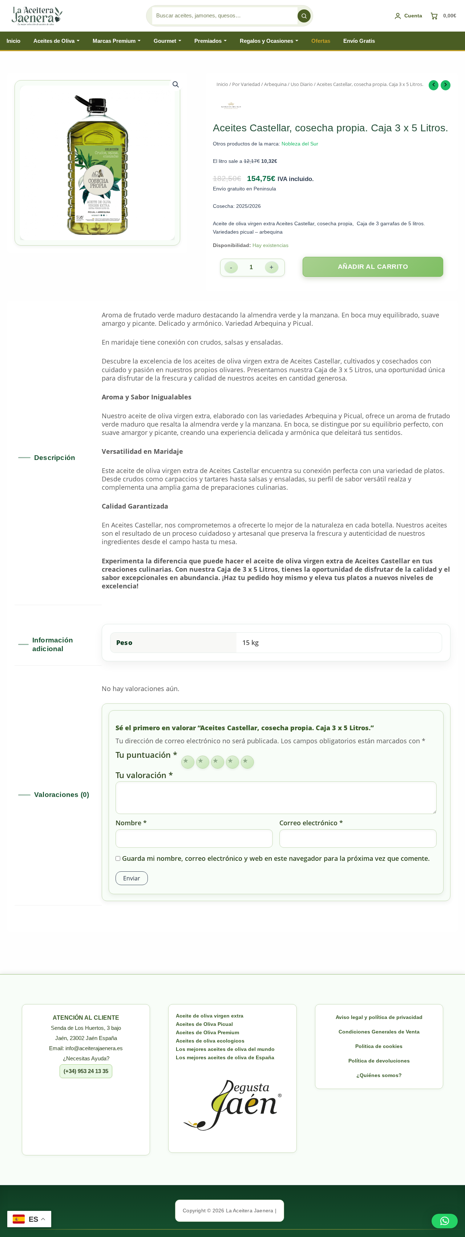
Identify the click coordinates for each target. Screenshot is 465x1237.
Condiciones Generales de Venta (379, 1032)
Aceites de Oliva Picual (204, 1024)
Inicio (13, 41)
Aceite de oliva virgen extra (209, 1016)
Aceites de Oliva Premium (207, 1032)
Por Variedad (246, 84)
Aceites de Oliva (53, 41)
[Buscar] (304, 15)
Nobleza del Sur (300, 144)
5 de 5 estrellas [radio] (247, 762)
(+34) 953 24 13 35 (86, 1071)
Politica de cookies (379, 1046)
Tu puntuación (146, 755)
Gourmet (165, 41)
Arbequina (275, 84)
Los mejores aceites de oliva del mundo (225, 1049)
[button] (175, 84)
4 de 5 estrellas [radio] (232, 762)
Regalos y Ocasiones (266, 41)
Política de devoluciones (379, 1061)
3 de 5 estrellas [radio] (217, 762)
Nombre (131, 823)
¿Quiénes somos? (379, 1075)
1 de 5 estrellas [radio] (187, 762)
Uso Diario (302, 84)
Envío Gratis (359, 41)
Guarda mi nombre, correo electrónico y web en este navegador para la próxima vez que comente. (276, 858)
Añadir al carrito (373, 266)
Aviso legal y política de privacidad (379, 1017)
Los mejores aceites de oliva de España (225, 1057)
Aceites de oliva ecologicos (210, 1041)
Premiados (208, 41)
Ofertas (320, 41)
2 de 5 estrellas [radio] (202, 762)
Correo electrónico (311, 823)
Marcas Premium (114, 41)
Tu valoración (144, 775)
